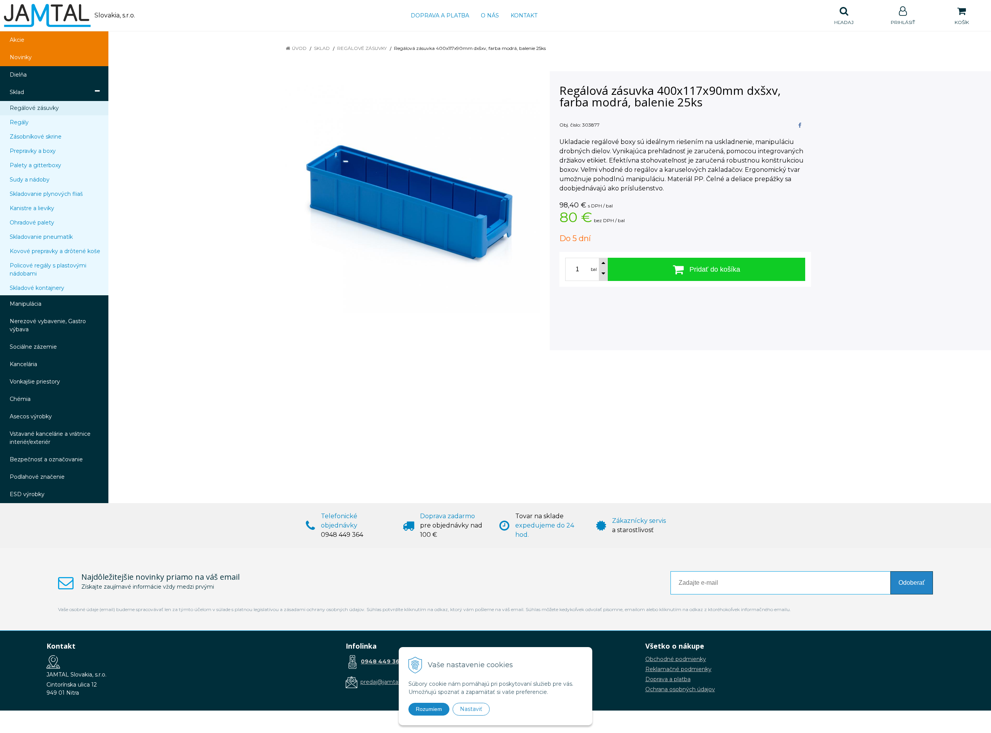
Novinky (21, 57)
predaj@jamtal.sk (383, 681)
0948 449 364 (382, 661)
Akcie (17, 39)
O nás (490, 15)
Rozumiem (429, 709)
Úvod (299, 48)
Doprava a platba (440, 15)
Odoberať (911, 582)
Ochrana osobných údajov (680, 689)
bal (594, 269)
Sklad (322, 48)
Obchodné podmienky (675, 659)
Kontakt (524, 15)
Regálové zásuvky (362, 48)
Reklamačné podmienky (678, 669)
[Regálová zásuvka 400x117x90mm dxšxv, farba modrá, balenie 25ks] (409, 197)
